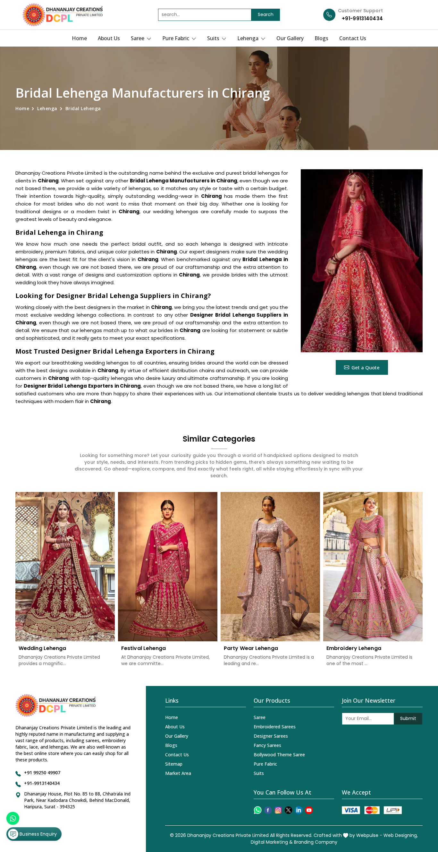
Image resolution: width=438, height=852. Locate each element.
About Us (109, 38)
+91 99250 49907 (42, 772)
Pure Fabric (176, 38)
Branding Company (315, 842)
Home (79, 38)
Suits (214, 38)
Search (266, 14)
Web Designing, (400, 835)
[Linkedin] (299, 810)
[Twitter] (288, 810)
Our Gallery (290, 38)
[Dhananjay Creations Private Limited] (62, 14)
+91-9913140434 (362, 18)
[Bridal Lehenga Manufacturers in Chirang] (362, 260)
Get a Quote (365, 367)
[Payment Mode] (371, 810)
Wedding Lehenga (42, 648)
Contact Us (352, 38)
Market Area (178, 773)
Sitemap (173, 764)
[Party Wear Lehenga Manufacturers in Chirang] (270, 566)
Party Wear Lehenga (251, 648)
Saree (138, 38)
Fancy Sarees (267, 745)
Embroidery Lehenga (353, 648)
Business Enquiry (37, 834)
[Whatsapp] (258, 810)
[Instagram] (278, 810)
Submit (408, 718)
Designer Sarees (271, 736)
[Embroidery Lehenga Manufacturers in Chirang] (373, 566)
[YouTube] (309, 810)
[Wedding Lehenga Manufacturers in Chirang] (65, 566)
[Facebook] (268, 810)
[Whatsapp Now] (12, 818)
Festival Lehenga (143, 648)
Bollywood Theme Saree (279, 754)
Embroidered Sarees (275, 727)
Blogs (321, 38)
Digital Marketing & (272, 842)
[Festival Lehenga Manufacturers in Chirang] (167, 566)
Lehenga (248, 38)
